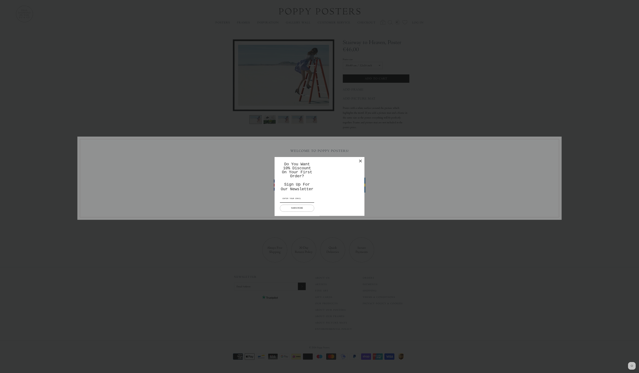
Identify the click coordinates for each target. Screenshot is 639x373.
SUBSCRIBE (297, 208)
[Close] (360, 161)
